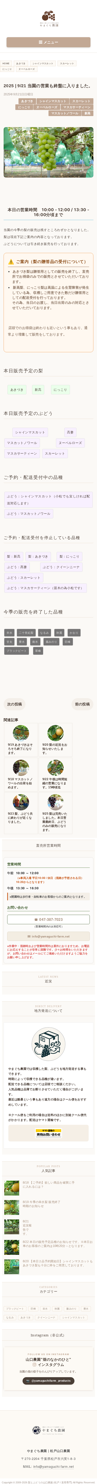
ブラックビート (15, 1308)
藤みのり (71, 1308)
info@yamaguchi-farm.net (49, 936)
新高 (88, 113)
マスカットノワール (65, 113)
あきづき (27, 101)
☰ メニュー (48, 42)
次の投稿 (14, 704)
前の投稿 (82, 704)
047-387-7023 (48, 919)
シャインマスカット (53, 101)
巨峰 (33, 1308)
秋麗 (57, 1308)
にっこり (24, 107)
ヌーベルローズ (46, 107)
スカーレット (81, 101)
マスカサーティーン (76, 107)
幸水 (45, 1308)
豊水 (86, 1308)
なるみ (10, 1317)
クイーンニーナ (46, 1317)
